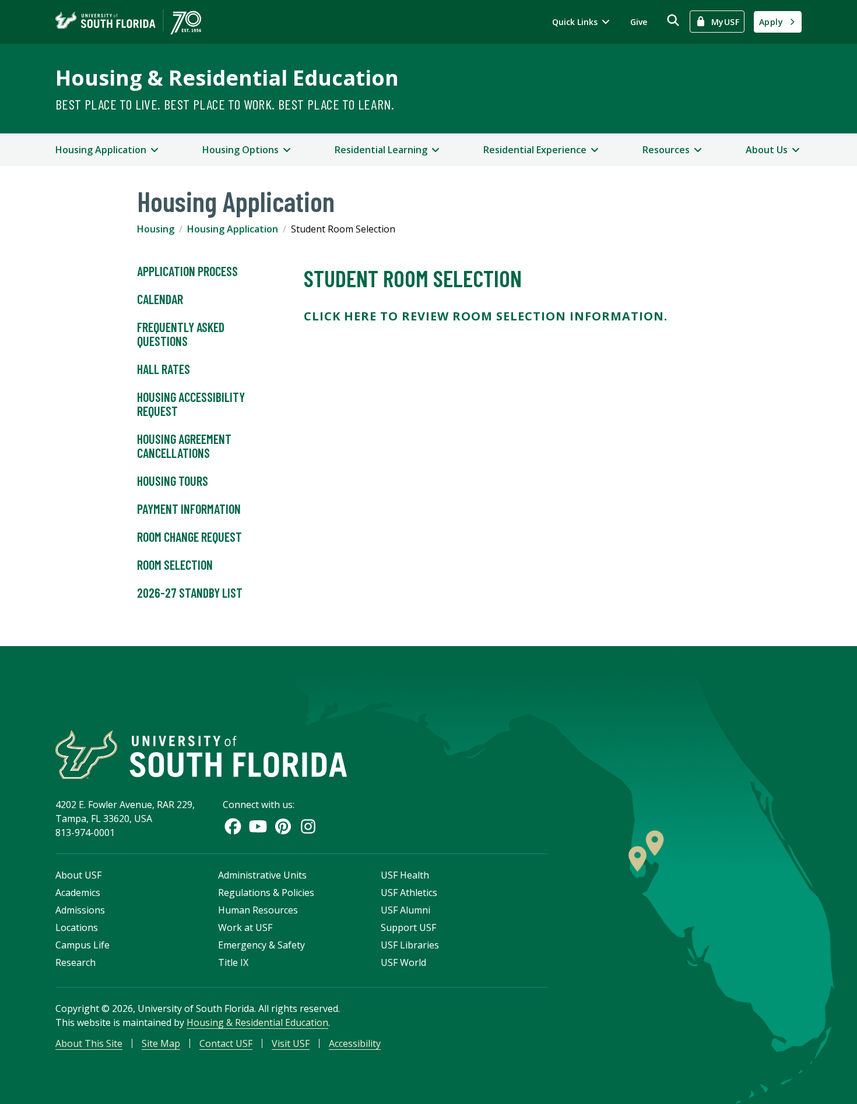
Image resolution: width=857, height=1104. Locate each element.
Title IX (233, 962)
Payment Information (189, 509)
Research (75, 962)
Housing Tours (172, 481)
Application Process (187, 271)
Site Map (161, 1043)
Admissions (80, 910)
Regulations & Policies (266, 892)
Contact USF (225, 1043)
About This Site (88, 1043)
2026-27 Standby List (190, 592)
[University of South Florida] (201, 754)
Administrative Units (262, 875)
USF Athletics (409, 892)
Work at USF (245, 927)
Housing (155, 229)
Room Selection (175, 565)
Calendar (160, 299)
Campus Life (82, 945)
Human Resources (258, 910)
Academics (77, 892)
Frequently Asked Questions (180, 334)
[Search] (673, 20)
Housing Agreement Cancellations (184, 446)
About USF (78, 875)
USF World (403, 962)
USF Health (405, 875)
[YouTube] (258, 826)
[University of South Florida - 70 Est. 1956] (128, 21)
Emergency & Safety (261, 945)
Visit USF (291, 1043)
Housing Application (232, 229)
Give (638, 21)
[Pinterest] (283, 826)
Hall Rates (163, 369)
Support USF (408, 927)
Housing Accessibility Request (191, 404)
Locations (76, 927)
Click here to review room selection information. (486, 316)
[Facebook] (233, 826)
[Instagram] (308, 826)
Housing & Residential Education (227, 78)
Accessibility (355, 1043)
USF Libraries (410, 945)
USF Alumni (405, 910)
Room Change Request (189, 537)
